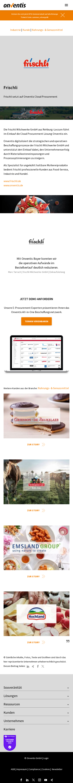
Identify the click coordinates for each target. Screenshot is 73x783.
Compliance (34, 769)
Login (46, 758)
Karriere (9, 729)
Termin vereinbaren (36, 321)
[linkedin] (27, 780)
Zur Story (33, 444)
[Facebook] (37, 666)
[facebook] (21, 780)
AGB (13, 769)
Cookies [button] (46, 769)
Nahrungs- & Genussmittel (47, 30)
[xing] (51, 780)
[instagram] (39, 780)
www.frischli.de (12, 181)
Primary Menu (66, 5)
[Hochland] (36, 613)
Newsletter (57, 769)
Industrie (15, 30)
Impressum (22, 769)
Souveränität (13, 687)
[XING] (33, 666)
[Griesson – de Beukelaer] (36, 416)
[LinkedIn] (28, 666)
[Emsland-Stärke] (36, 548)
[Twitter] (42, 666)
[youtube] (45, 780)
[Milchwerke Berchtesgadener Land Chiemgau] (36, 481)
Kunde (26, 30)
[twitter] (33, 780)
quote (67, 642)
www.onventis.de (13, 185)
